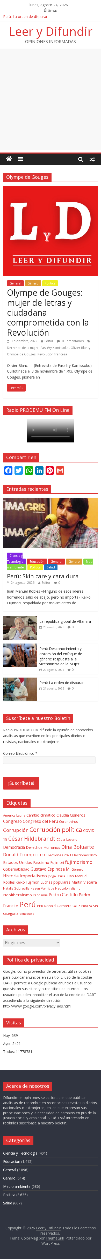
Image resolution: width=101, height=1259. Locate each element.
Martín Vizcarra (84, 882)
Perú (27, 904)
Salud (51, 567)
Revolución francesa (52, 354)
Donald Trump (18, 855)
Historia (11, 876)
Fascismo (41, 862)
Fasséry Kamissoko (55, 348)
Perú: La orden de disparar (25, 16)
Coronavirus (68, 821)
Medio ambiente (17, 1186)
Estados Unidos (17, 862)
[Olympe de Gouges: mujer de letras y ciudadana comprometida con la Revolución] (50, 189)
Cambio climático (40, 815)
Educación (37, 561)
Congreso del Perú (40, 821)
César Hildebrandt (31, 838)
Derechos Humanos (43, 847)
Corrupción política (56, 829)
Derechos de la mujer (23, 348)
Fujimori (57, 862)
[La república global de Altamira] (20, 619)
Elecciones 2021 (59, 855)
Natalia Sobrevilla (16, 888)
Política (50, 283)
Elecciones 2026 (84, 855)
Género (33, 283)
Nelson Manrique (42, 888)
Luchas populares (55, 882)
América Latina (14, 815)
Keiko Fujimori (27, 882)
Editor (49, 341)
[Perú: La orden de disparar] (20, 680)
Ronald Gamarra (57, 905)
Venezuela (26, 914)
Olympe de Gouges (21, 354)
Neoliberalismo (17, 894)
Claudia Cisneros (70, 815)
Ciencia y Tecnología (15, 558)
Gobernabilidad (16, 869)
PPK (40, 906)
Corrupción (15, 830)
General (15, 283)
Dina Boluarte (77, 846)
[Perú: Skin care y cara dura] (50, 500)
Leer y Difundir (50, 31)
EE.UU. (40, 854)
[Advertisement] (50, 99)
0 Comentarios (72, 341)
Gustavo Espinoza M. (50, 869)
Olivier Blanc (80, 348)
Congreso (12, 821)
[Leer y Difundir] (9, 159)
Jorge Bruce (57, 876)
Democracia (14, 847)
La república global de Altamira (65, 621)
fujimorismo (78, 862)
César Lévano (66, 839)
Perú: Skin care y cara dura (43, 576)
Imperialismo (33, 876)
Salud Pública (82, 906)
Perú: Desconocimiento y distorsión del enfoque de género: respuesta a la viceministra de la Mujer (60, 656)
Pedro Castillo (63, 895)
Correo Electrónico (20, 753)
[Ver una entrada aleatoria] (92, 159)
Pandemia (40, 895)
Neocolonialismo (68, 888)
